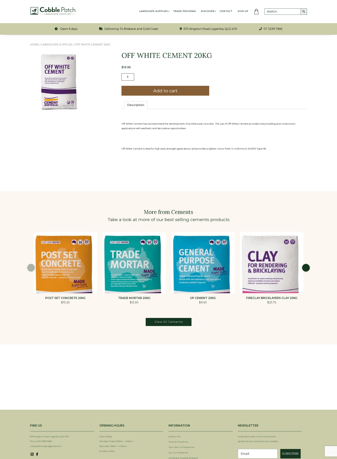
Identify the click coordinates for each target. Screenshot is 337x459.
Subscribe (290, 453)
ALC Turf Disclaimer (178, 452)
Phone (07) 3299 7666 (41, 441)
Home (34, 44)
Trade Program (184, 11)
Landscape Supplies (153, 11)
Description (135, 105)
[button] (306, 268)
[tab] (135, 105)
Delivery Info (174, 436)
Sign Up (243, 11)
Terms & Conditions (178, 441)
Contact (226, 11)
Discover (207, 11)
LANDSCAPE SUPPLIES (56, 44)
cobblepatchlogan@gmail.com (45, 446)
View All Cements (168, 322)
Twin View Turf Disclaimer (181, 447)
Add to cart (165, 90)
